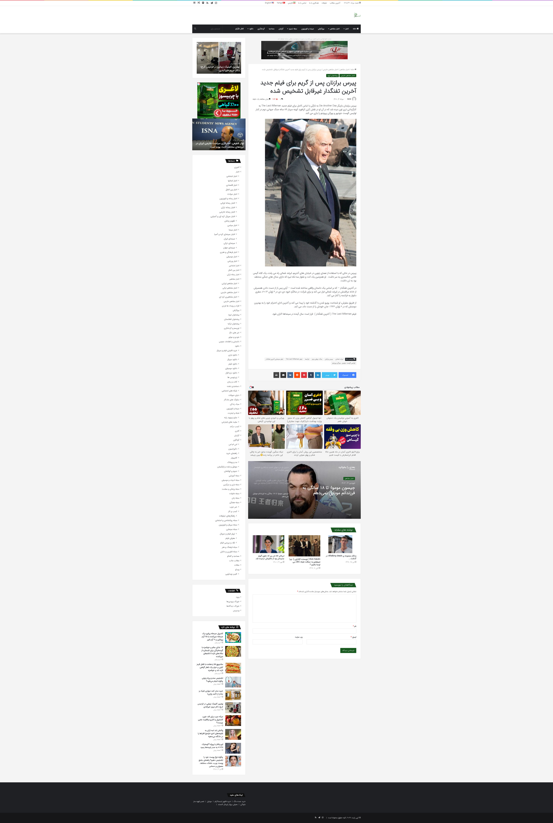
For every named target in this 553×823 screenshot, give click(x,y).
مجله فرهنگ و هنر (229, 547)
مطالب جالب (234, 560)
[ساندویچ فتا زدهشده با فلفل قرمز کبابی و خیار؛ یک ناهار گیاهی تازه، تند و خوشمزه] (233, 668)
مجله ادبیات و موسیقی (230, 480)
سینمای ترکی (229, 243)
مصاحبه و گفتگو (233, 556)
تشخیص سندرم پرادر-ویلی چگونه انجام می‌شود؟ (212, 680)
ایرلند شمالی (339, 359)
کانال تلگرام (239, 28)
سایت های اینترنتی (229, 422)
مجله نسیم (293, 28)
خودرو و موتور (233, 337)
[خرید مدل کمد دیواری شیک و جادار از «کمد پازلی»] (233, 694)
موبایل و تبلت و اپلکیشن (227, 466)
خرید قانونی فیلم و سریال (227, 350)
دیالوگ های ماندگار (231, 399)
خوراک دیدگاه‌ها (233, 606)
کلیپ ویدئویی (231, 574)
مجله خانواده (234, 493)
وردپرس (236, 610)
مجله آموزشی (234, 475)
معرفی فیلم (230, 538)
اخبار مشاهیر (335, 28)
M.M (349, 99)
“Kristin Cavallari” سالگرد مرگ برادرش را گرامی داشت (219, 145)
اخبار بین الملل (231, 189)
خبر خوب (233, 507)
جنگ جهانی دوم (317, 359)
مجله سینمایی (231, 529)
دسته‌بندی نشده (233, 386)
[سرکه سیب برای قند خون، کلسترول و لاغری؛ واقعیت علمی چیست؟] (233, 720)
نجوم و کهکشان (230, 471)
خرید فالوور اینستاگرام (223, 801)
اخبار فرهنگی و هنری (228, 252)
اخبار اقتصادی (231, 185)
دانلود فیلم (233, 364)
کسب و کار (232, 511)
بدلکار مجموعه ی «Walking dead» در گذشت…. (341, 557)
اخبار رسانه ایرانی (227, 203)
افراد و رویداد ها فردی (230, 305)
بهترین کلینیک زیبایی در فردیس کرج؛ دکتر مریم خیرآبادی (210, 705)
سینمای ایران (229, 238)
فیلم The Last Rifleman (294, 359)
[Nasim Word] (357, 15)
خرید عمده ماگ (240, 801)
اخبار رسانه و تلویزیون (228, 198)
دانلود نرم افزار (231, 372)
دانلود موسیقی (231, 368)
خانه (355, 28)
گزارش (281, 28)
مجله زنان (235, 498)
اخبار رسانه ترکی (228, 207)
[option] (304, 490)
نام (354, 626)
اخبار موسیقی (231, 256)
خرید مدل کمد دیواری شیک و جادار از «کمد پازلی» (211, 692)
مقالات (236, 565)
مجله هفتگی (234, 502)
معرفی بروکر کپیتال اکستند (228, 804)
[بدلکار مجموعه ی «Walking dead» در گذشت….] (340, 544)
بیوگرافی (321, 28)
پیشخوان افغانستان (231, 319)
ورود (237, 597)
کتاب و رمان (232, 381)
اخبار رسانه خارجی (227, 212)
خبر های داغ (234, 332)
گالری (237, 431)
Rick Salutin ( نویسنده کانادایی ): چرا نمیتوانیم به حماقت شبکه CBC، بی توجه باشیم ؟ (304, 562)
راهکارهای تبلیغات (227, 515)
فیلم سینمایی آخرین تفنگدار (274, 359)
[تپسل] (198, 83)
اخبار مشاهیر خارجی (330, 69)
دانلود (251, 28)
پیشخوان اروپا (332, 75)
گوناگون (236, 439)
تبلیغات (324, 2)
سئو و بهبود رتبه (230, 417)
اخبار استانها (232, 180)
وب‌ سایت (298, 637)
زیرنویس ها (232, 377)
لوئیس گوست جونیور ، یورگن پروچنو (343, 363)
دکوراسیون (232, 448)
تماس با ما (302, 2)
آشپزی (236, 167)
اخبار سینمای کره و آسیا (224, 234)
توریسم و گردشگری (231, 328)
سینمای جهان (229, 247)
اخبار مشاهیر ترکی (229, 288)
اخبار (347, 28)
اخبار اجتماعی (231, 176)
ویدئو (237, 569)
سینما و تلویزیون (307, 28)
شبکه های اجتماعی (229, 390)
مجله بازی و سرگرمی (231, 484)
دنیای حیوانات (233, 395)
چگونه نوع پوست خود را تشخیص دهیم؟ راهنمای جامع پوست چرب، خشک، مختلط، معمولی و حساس (211, 762)
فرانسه (307, 359)
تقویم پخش (229, 220)
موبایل (209, 801)
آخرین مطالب (335, 2)
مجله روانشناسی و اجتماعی (226, 520)
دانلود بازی (232, 355)
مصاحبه (271, 28)
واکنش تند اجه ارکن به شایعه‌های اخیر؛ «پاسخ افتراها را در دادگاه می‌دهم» (219, 68)
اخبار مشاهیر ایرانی (229, 283)
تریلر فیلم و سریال (227, 533)
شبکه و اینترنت (233, 413)
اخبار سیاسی (232, 225)
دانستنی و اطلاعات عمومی (229, 341)
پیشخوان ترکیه (233, 323)
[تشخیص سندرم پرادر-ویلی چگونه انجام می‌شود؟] (233, 682)
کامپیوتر (234, 457)
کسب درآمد (234, 426)
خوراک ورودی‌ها (233, 601)
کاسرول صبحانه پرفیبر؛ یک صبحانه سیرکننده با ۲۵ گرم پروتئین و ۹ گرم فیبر (212, 636)
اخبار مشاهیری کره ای (228, 296)
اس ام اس (233, 444)
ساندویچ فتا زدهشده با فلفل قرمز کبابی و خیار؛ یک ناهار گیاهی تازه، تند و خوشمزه (210, 667)
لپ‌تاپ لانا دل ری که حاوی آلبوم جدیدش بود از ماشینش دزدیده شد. (269, 557)
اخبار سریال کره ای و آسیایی (223, 216)
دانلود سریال (232, 359)
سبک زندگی (234, 404)
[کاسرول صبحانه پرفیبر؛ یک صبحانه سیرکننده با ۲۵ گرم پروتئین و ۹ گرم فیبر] (233, 637)
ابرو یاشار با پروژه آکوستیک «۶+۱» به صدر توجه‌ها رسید (211, 746)
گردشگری (261, 28)
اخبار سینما (233, 229)
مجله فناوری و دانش (228, 551)
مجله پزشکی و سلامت (230, 489)
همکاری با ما (314, 2)
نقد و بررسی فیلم (227, 542)
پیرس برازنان (329, 359)
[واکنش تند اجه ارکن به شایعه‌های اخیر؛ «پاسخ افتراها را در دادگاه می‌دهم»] (233, 734)
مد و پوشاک (232, 462)
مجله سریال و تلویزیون (228, 524)
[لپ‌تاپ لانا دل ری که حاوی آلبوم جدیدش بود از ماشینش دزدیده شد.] (268, 544)
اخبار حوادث (232, 194)
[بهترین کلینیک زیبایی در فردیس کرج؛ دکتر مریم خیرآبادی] (233, 707)
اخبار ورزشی (232, 261)
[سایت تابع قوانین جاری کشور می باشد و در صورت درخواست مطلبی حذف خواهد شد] (304, 49)
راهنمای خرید (231, 453)
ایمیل (353, 637)
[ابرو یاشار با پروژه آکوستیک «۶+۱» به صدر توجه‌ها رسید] (233, 748)
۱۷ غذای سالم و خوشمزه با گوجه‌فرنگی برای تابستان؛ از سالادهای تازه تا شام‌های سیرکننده (212, 652)
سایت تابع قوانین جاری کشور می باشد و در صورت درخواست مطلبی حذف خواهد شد (304, 39)
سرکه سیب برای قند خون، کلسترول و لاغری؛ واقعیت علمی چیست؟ (210, 719)
